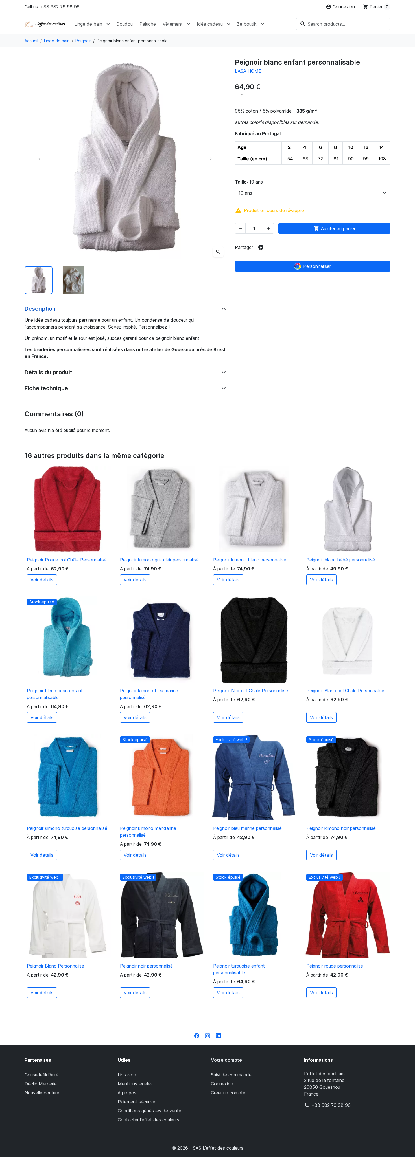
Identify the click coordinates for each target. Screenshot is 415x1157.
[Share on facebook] (260, 247)
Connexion (222, 1084)
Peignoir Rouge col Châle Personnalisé (66, 560)
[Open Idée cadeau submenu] (228, 24)
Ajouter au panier (334, 228)
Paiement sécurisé (136, 1102)
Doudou (124, 24)
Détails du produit (48, 372)
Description (40, 308)
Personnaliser (317, 266)
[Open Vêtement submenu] (188, 24)
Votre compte (226, 1060)
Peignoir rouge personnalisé (334, 966)
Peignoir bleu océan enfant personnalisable (55, 694)
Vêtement (173, 24)
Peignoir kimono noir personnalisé (341, 828)
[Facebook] (197, 1035)
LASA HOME (248, 71)
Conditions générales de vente (149, 1111)
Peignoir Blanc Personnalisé (55, 966)
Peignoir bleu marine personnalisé (247, 828)
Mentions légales (135, 1084)
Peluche (147, 24)
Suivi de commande (231, 1074)
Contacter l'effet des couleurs (148, 1120)
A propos (127, 1093)
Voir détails (41, 580)
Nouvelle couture (42, 1093)
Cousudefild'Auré (41, 1074)
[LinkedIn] (218, 1035)
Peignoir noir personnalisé (146, 966)
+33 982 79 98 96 (331, 1105)
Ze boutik (247, 24)
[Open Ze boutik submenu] (262, 24)
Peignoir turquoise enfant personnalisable (239, 969)
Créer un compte (228, 1093)
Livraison (127, 1074)
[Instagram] (207, 1035)
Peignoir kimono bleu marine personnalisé (149, 694)
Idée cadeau (210, 24)
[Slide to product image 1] (39, 280)
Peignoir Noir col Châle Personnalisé (250, 690)
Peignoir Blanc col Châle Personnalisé (345, 690)
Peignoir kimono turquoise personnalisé (67, 828)
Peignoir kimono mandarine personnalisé (148, 831)
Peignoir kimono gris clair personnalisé (159, 560)
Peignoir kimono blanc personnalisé (249, 560)
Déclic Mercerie (41, 1084)
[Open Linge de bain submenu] (108, 24)
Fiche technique (46, 388)
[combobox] (343, 24)
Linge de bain (88, 24)
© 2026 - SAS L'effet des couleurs (207, 1148)
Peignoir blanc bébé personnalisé (340, 560)
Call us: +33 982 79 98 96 (52, 7)
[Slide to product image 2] (73, 280)
